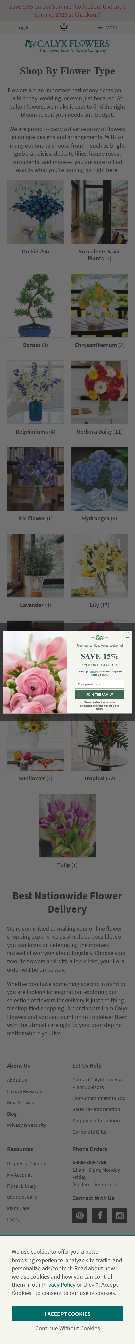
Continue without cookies (67, 1328)
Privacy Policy (58, 1284)
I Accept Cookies (68, 1314)
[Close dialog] (127, 635)
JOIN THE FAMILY (99, 694)
